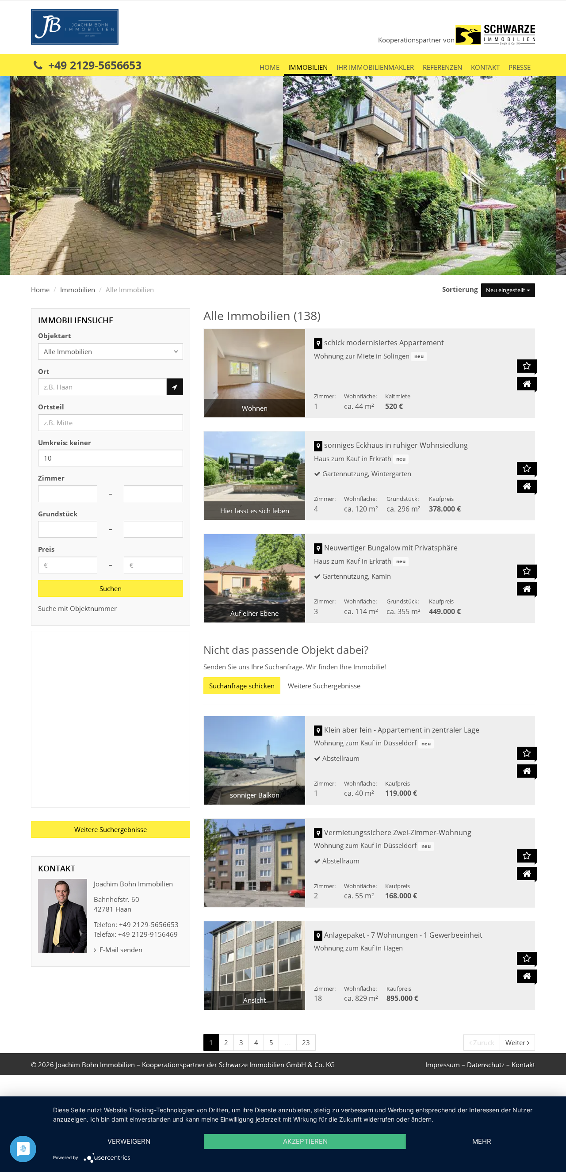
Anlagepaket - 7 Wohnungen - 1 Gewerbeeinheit (403, 935)
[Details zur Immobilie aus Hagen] (527, 976)
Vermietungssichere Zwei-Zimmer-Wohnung (397, 832)
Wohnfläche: (360, 396)
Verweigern (128, 1141)
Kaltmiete (397, 396)
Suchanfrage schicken (242, 685)
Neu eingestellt (506, 290)
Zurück (482, 1042)
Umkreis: (64, 442)
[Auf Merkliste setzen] (527, 366)
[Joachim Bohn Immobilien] (75, 26)
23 (306, 1042)
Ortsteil (51, 406)
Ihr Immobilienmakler (375, 67)
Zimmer (51, 477)
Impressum (442, 1064)
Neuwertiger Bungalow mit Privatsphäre (391, 548)
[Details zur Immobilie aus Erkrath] (527, 486)
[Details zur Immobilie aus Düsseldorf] (527, 771)
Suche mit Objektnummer (77, 608)
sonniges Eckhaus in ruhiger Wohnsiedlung (396, 445)
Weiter (516, 1042)
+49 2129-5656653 (93, 65)
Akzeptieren (305, 1141)
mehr (481, 1141)
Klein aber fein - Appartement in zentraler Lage (401, 730)
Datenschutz (486, 1064)
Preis (46, 549)
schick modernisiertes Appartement (384, 342)
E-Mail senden (120, 949)
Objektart (54, 335)
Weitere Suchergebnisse (324, 685)
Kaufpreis (441, 499)
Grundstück (57, 513)
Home (269, 67)
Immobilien (308, 67)
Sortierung (460, 289)
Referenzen (442, 67)
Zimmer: (325, 396)
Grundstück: (402, 499)
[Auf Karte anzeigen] (318, 343)
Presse (520, 67)
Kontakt (485, 67)
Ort (44, 371)
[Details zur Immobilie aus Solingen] (527, 383)
